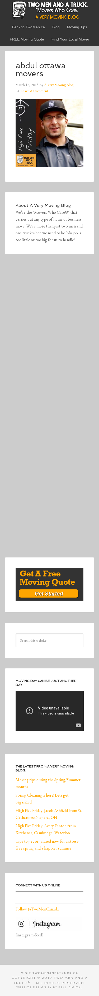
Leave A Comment (34, 90)
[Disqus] (49, 337)
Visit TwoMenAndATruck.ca (49, 973)
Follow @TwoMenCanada (37, 909)
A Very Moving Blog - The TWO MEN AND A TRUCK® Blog (49, 10)
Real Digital (70, 987)
